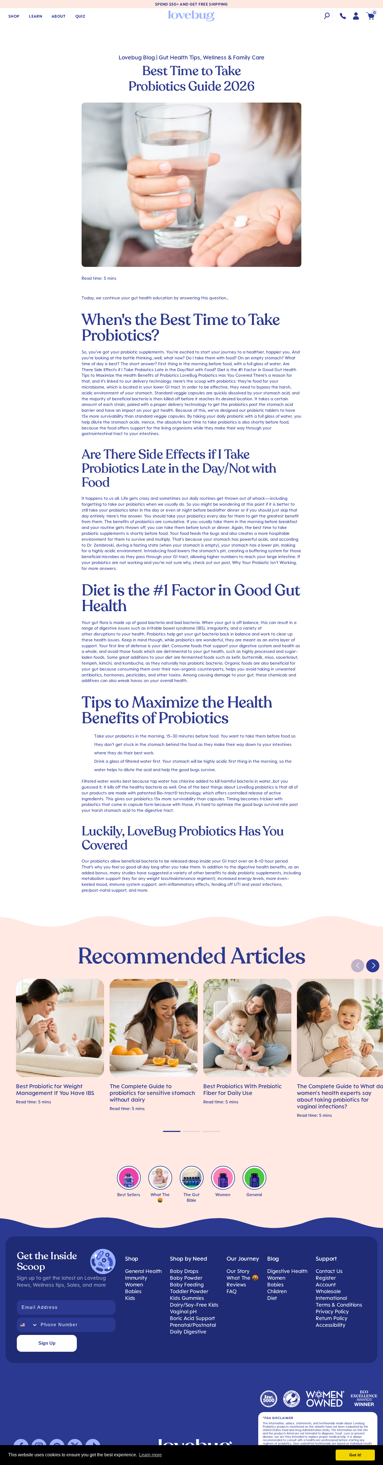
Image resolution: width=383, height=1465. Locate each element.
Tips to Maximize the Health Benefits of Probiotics (130, 375)
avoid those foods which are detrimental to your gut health (166, 651)
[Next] (372, 965)
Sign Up (47, 1343)
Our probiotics (95, 860)
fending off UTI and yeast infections (246, 884)
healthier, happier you (268, 351)
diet (165, 645)
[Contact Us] (343, 16)
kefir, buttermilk (247, 657)
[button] (327, 16)
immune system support (132, 884)
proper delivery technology (180, 404)
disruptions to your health (119, 633)
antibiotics (92, 674)
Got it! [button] (355, 1455)
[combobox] (27, 1325)
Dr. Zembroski (100, 544)
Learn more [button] (150, 1454)
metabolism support (101, 878)
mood (101, 884)
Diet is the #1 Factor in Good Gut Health (256, 369)
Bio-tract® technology (178, 792)
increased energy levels (241, 878)
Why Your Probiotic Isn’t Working (264, 562)
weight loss (157, 878)
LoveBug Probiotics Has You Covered (216, 375)
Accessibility (330, 1325)
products (98, 792)
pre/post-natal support (104, 890)
